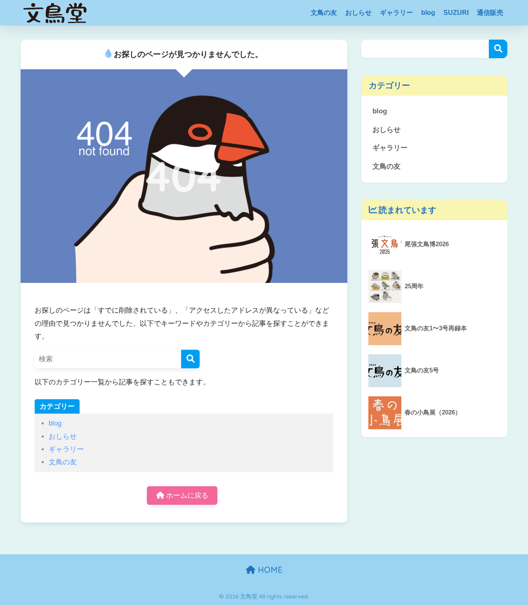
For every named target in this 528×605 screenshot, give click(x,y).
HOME (269, 570)
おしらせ (358, 12)
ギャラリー (396, 12)
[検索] (190, 359)
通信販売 (490, 12)
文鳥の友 (324, 12)
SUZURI (456, 12)
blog (428, 12)
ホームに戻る (186, 495)
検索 (498, 49)
